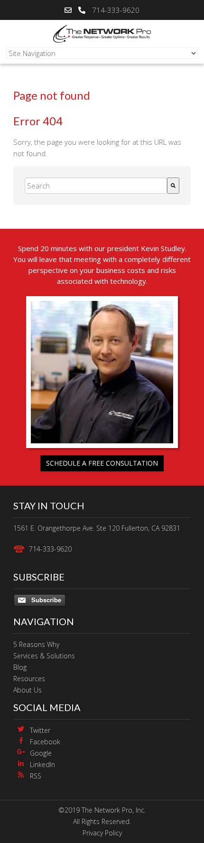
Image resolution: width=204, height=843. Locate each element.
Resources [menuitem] (29, 678)
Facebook (45, 741)
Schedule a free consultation (102, 463)
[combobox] (96, 186)
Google (41, 753)
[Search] (173, 186)
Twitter (40, 730)
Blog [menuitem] (20, 667)
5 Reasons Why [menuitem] (36, 644)
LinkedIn (42, 764)
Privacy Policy (102, 832)
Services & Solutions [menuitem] (44, 655)
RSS (35, 775)
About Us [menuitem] (27, 689)
